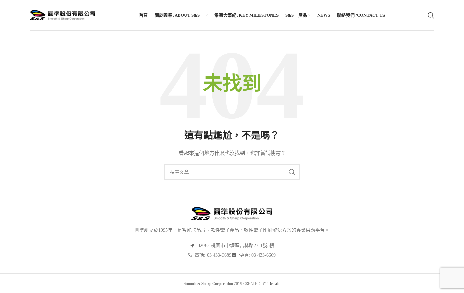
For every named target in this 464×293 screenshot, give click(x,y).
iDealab (273, 283)
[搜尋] (431, 15)
